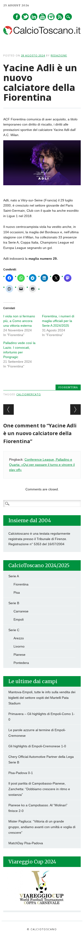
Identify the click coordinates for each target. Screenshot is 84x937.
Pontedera (21, 663)
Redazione (59, 55)
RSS (59, 16)
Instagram (51, 16)
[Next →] (75, 409)
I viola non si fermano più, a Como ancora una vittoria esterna (19, 320)
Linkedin (33, 16)
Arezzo (19, 638)
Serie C (13, 630)
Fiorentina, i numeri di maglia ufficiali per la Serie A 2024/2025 (58, 320)
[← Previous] (8, 409)
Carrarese (21, 611)
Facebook (16, 16)
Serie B (13, 603)
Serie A (13, 576)
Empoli (19, 619)
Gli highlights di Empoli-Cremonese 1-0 (37, 746)
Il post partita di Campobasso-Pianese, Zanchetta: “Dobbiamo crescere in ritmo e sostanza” (39, 788)
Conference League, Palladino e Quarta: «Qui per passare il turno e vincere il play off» (42, 465)
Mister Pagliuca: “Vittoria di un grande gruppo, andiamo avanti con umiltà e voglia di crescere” (41, 826)
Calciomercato (28, 394)
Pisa (17, 592)
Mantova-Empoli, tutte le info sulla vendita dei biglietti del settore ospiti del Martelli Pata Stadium (41, 697)
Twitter (25, 16)
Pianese (19, 654)
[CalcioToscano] (41, 33)
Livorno (19, 646)
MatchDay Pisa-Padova (25, 843)
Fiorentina (68, 387)
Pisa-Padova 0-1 (20, 773)
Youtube (42, 16)
